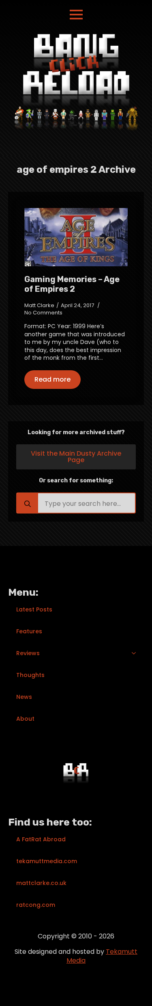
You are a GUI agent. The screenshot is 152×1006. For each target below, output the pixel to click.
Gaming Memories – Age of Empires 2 (72, 284)
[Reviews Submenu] (136, 653)
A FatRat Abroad (41, 839)
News (24, 697)
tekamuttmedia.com (46, 861)
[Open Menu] (76, 14)
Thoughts (30, 675)
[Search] (27, 503)
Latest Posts (34, 609)
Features (29, 631)
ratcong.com (35, 905)
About (25, 719)
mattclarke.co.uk (41, 883)
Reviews (28, 653)
